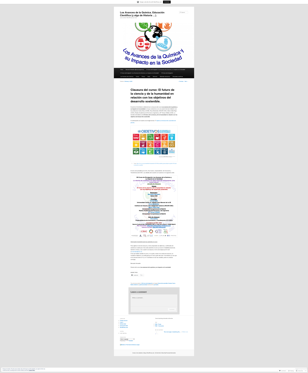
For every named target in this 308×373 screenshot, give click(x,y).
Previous (180, 81)
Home (121, 69)
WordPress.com (124, 327)
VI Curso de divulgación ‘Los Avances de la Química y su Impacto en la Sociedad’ (139, 73)
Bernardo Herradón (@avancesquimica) (135, 69)
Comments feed (124, 325)
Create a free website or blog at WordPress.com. (143, 353)
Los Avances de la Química (126, 76)
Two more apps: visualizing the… (172, 332)
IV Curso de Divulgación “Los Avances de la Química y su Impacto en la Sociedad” (165, 69)
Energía (170, 283)
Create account (123, 320)
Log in (121, 322)
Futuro (173, 283)
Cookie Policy (32, 370)
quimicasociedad (143, 284)
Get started (166, 2)
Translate (131, 340)
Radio (149, 76)
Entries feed (123, 324)
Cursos (137, 76)
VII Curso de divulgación (167, 73)
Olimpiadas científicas (178, 76)
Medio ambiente (134, 284)
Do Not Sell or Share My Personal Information (165, 353)
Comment (171, 309)
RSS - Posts (158, 324)
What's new (185, 332)
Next (186, 81)
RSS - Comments (159, 326)
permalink (156, 284)
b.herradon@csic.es (137, 251)
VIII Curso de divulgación (147, 283)
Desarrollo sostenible (163, 283)
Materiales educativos (165, 76)
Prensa (143, 76)
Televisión (155, 76)
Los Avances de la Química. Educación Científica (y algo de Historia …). (142, 14)
